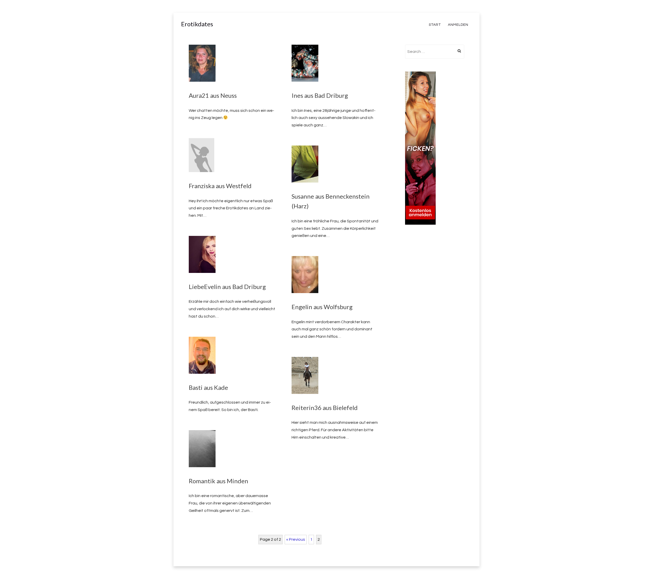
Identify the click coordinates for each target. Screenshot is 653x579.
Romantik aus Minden (218, 481)
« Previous (295, 539)
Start (435, 25)
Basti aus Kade (208, 387)
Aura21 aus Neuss (213, 95)
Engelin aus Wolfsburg (322, 306)
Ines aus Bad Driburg (320, 95)
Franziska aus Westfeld (220, 185)
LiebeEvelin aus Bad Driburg (227, 286)
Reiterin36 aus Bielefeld (325, 407)
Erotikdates (197, 24)
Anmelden (458, 25)
